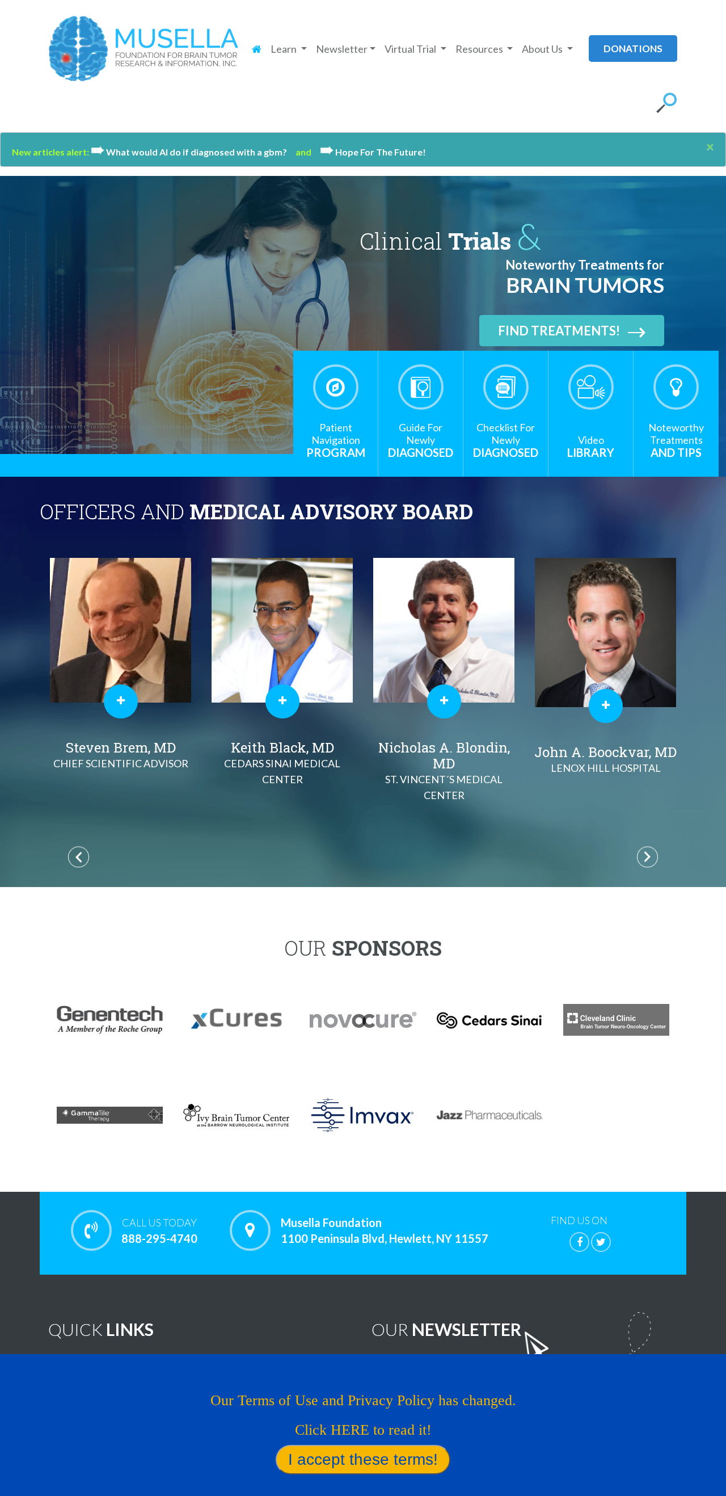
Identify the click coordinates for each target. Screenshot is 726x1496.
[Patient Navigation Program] (335, 387)
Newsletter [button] (342, 49)
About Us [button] (543, 49)
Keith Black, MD (282, 761)
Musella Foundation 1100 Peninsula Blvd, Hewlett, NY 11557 (384, 1230)
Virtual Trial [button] (411, 49)
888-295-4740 (159, 1230)
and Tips (676, 440)
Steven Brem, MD (120, 754)
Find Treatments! (559, 330)
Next (647, 857)
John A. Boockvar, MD (605, 758)
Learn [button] (284, 49)
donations (632, 48)
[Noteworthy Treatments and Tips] (676, 387)
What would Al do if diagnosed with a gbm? (193, 151)
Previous (78, 857)
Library (590, 446)
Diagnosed (420, 440)
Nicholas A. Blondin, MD (444, 769)
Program (335, 440)
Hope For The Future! (373, 151)
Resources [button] (480, 49)
